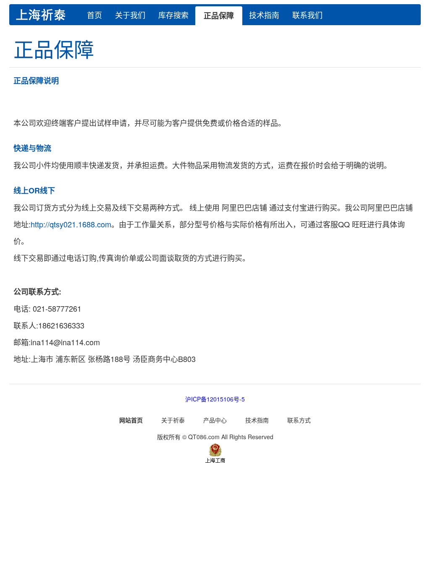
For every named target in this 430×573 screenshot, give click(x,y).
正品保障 (219, 15)
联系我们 (307, 14)
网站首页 (131, 420)
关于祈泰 (173, 420)
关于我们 (130, 14)
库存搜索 (173, 14)
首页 (94, 14)
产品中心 (215, 420)
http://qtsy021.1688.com (71, 224)
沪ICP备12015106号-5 (215, 399)
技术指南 (264, 14)
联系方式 (299, 420)
